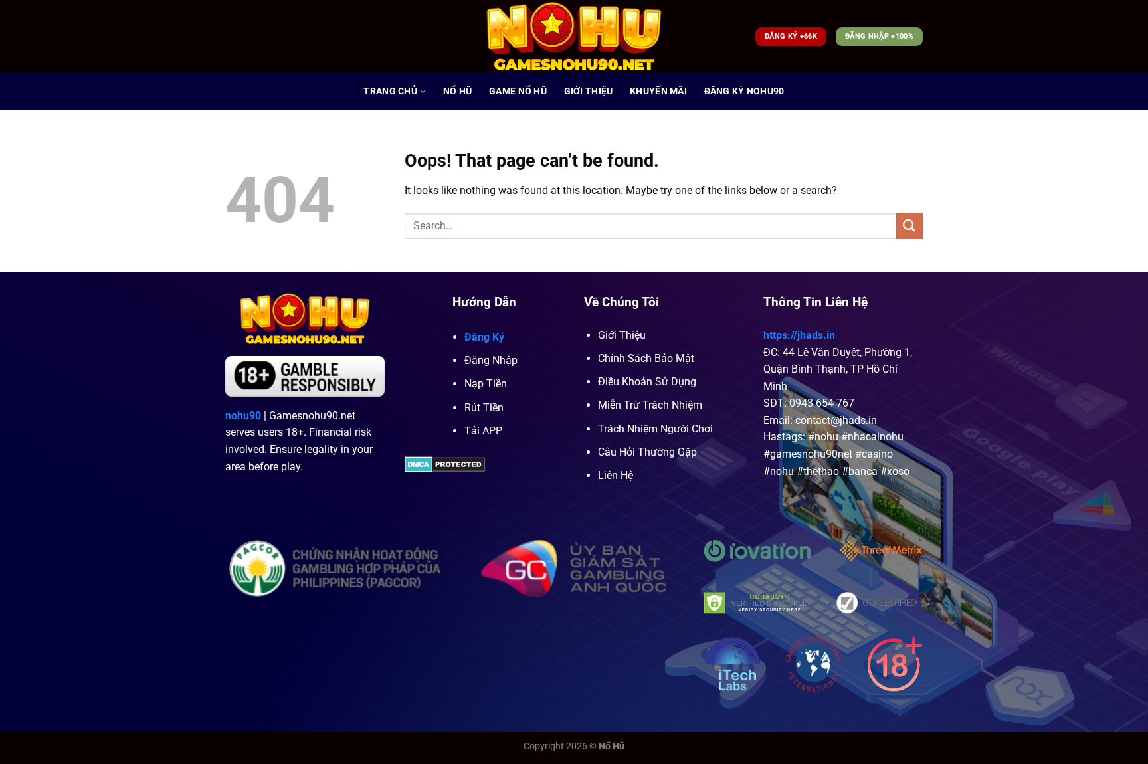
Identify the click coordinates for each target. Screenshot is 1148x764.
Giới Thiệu (588, 91)
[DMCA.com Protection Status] (445, 463)
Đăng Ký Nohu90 (744, 91)
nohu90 (243, 415)
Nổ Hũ (457, 91)
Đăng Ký (484, 337)
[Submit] (909, 226)
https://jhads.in (799, 335)
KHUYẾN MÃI (658, 91)
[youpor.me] (574, 36)
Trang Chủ (390, 91)
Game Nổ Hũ (518, 91)
